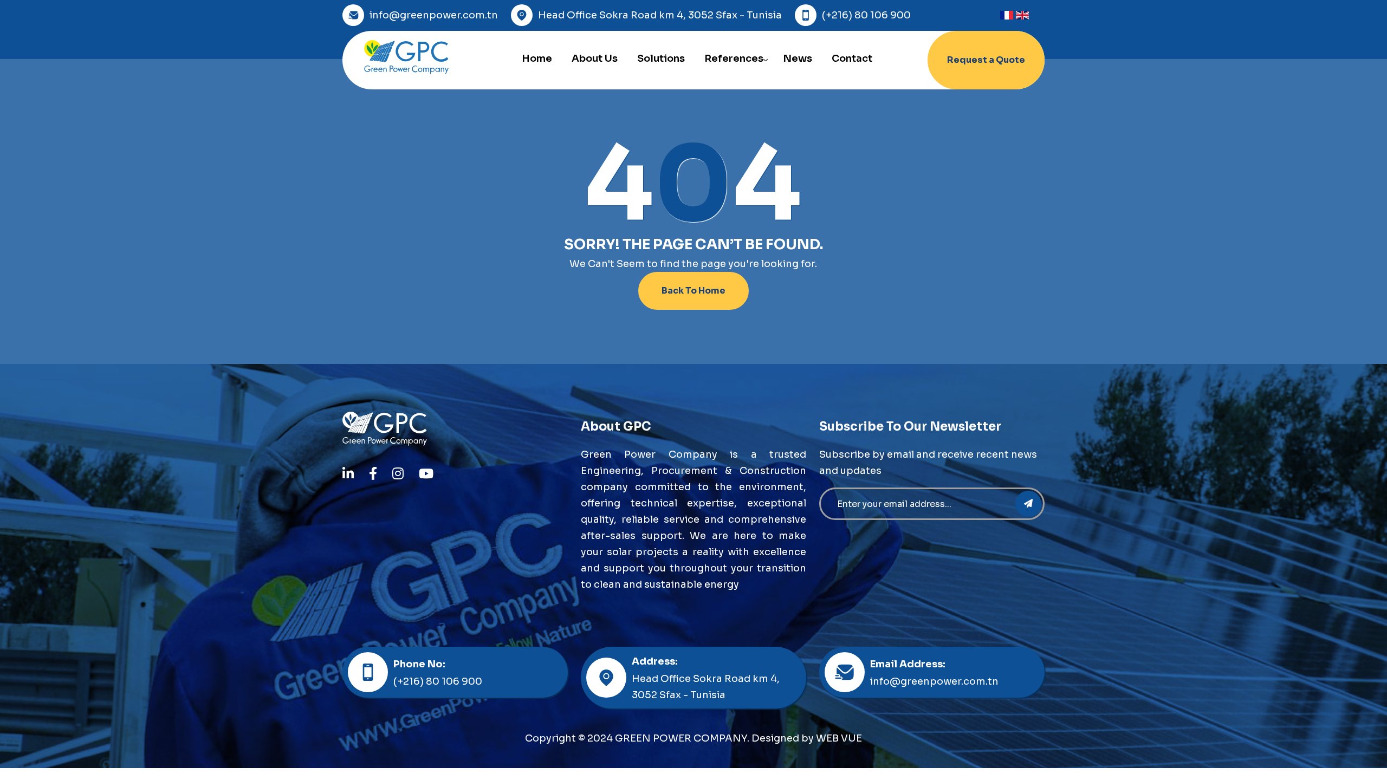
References (733, 58)
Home (537, 58)
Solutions (661, 58)
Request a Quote (986, 60)
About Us (595, 58)
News (797, 58)
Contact (852, 58)
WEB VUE (839, 738)
